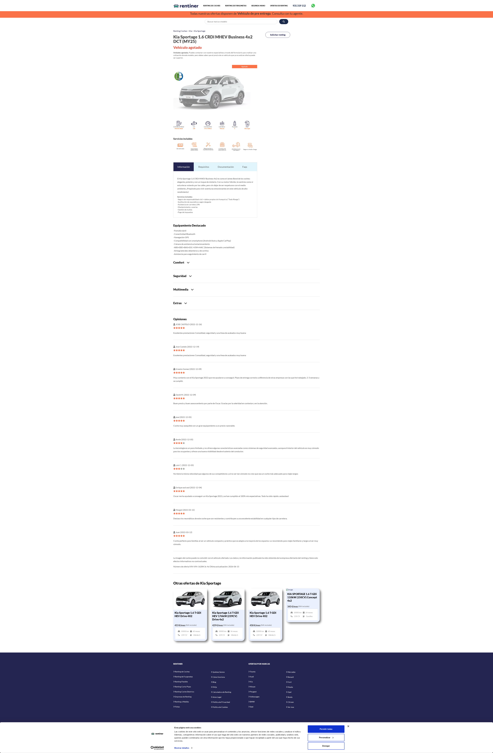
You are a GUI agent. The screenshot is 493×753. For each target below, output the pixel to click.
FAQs (214, 687)
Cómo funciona (218, 677)
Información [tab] (183, 166)
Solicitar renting (277, 35)
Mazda (290, 687)
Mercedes (291, 672)
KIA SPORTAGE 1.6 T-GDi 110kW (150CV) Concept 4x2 (302, 597)
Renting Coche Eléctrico (184, 692)
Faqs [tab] (244, 166)
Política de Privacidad (221, 702)
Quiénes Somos (218, 672)
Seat (251, 707)
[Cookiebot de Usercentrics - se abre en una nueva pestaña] (157, 748)
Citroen (291, 702)
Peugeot (253, 692)
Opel (289, 692)
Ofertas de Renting (279, 6)
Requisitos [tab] (203, 166)
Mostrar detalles (181, 748)
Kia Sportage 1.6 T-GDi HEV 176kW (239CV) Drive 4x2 (225, 616)
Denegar (326, 746)
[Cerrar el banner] (348, 726)
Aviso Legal (216, 697)
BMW (252, 702)
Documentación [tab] (226, 166)
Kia (190, 31)
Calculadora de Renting (221, 692)
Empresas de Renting (183, 697)
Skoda (290, 697)
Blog (214, 682)
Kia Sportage (199, 31)
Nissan (252, 687)
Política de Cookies (220, 707)
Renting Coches (180, 31)
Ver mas (291, 707)
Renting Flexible (181, 682)
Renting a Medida (182, 702)
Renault (291, 677)
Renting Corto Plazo (183, 687)
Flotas (177, 707)
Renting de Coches (211, 6)
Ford (289, 682)
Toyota (252, 672)
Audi (252, 677)
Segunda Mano (258, 6)
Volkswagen (254, 697)
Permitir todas (326, 729)
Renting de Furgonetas (235, 6)
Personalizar (324, 737)
